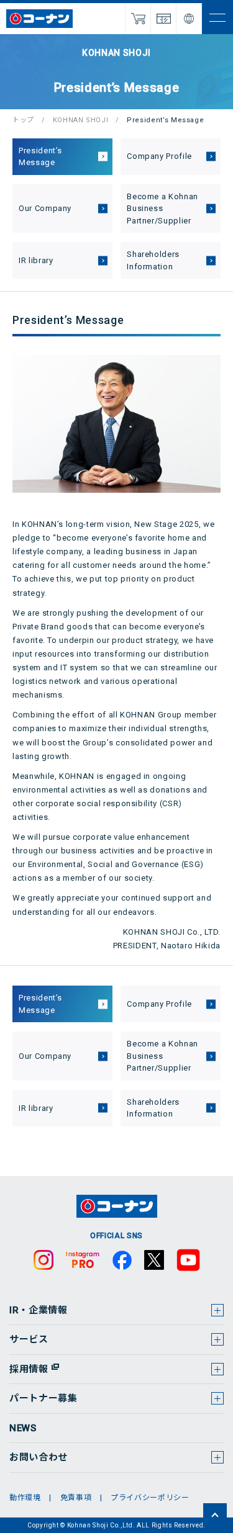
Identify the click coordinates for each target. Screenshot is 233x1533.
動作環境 (25, 1497)
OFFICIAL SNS (116, 1235)
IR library (36, 260)
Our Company (45, 208)
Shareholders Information (153, 260)
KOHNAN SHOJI (81, 120)
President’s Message (40, 157)
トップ (23, 120)
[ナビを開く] (217, 18)
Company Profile (159, 156)
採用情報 (28, 1369)
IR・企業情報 (38, 1310)
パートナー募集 (43, 1398)
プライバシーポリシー (150, 1497)
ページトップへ (215, 1515)
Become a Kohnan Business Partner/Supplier (162, 208)
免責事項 (76, 1497)
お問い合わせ (38, 1457)
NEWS (23, 1428)
